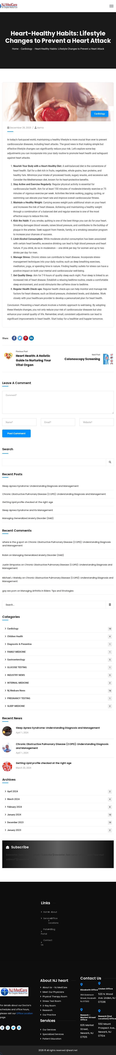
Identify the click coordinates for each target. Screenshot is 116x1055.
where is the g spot (13, 542)
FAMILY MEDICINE (58, 651)
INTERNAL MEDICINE (58, 682)
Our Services (49, 1029)
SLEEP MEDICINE (58, 706)
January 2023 (58, 830)
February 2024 (58, 807)
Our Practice (49, 1014)
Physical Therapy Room (55, 996)
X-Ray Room (49, 1005)
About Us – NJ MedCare (55, 987)
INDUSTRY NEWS (58, 675)
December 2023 (59, 822)
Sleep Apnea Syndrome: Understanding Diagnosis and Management (40, 486)
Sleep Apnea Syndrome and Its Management (27, 510)
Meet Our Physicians (53, 992)
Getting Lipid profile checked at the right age (27, 502)
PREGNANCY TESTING (58, 698)
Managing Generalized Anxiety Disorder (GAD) (28, 518)
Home (15, 48)
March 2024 (58, 799)
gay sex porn (9, 590)
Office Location (24, 1013)
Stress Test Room (52, 1001)
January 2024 (59, 814)
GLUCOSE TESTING (58, 667)
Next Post (96, 354)
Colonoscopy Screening (82, 359)
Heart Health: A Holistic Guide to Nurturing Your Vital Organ (33, 360)
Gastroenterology (58, 659)
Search (7, 449)
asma (40, 127)
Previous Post (22, 351)
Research (47, 1010)
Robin (5, 555)
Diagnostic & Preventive (58, 644)
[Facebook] (14, 338)
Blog (53, 929)
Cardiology (26, 48)
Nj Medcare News (59, 690)
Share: (5, 338)
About (54, 911)
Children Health (58, 636)
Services (47, 918)
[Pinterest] (25, 338)
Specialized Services (53, 1034)
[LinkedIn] (31, 338)
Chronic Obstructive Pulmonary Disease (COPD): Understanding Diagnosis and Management (54, 494)
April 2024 (58, 791)
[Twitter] (20, 338)
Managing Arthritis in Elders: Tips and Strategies (47, 590)
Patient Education (52, 1038)
